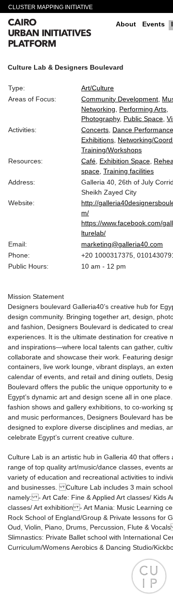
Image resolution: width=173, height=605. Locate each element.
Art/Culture (97, 88)
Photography (100, 119)
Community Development (119, 99)
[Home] (58, 34)
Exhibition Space (124, 161)
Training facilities (128, 171)
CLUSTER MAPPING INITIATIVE (50, 7)
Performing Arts (142, 109)
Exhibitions (97, 140)
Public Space (143, 119)
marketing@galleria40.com (122, 244)
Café (88, 161)
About (126, 24)
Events (153, 24)
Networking (98, 109)
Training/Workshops (111, 150)
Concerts (95, 130)
